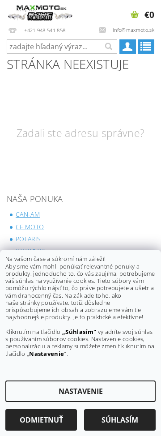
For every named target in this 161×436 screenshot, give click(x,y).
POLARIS (28, 239)
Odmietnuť (41, 420)
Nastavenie (81, 391)
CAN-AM (28, 214)
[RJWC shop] (40, 11)
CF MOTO (30, 226)
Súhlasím (120, 420)
